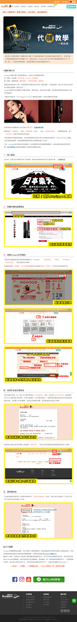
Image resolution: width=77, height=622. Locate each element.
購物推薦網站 (47, 597)
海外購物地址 (30, 602)
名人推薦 (46, 602)
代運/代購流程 (30, 597)
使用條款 (63, 605)
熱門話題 (46, 599)
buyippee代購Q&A (50, 554)
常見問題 (46, 605)
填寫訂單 (72, 6)
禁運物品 (29, 607)
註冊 (58, 2)
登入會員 (65, 2)
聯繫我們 (63, 607)
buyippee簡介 (65, 599)
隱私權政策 (64, 602)
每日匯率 (29, 605)
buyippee (7, 6)
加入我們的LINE (13, 147)
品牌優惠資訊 (51, 6)
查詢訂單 (63, 597)
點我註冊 (62, 159)
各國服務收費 (38, 127)
